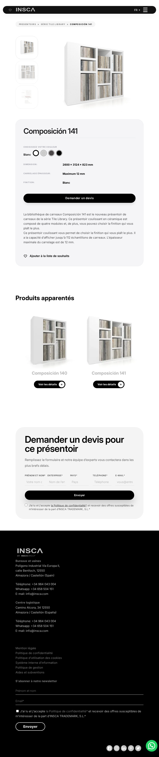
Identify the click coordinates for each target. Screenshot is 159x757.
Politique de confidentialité (34, 653)
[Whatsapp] (151, 746)
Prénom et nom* (34, 475)
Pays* (73, 475)
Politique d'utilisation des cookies (39, 658)
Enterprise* (55, 475)
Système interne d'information (36, 663)
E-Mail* (120, 475)
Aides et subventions (30, 672)
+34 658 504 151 (42, 589)
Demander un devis (79, 198)
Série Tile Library (53, 24)
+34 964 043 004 (44, 584)
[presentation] (18, 351)
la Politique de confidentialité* (69, 505)
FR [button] (135, 10)
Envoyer (79, 495)
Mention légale (26, 648)
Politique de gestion (29, 667)
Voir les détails (47, 384)
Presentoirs (27, 24)
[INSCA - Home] (25, 9)
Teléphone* (100, 475)
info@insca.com (37, 594)
